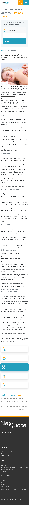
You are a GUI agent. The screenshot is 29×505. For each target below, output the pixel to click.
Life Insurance (4, 443)
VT (10, 409)
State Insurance (4, 478)
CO (17, 398)
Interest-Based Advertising (7, 469)
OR (17, 407)
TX (7, 409)
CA (14, 398)
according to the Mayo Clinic (18, 160)
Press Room (4, 480)
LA (23, 401)
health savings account (22, 321)
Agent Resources (5, 486)
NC (7, 407)
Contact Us (3, 471)
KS (17, 401)
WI (20, 409)
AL (2, 398)
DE (23, 398)
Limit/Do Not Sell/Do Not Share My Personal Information (14, 467)
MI (7, 404)
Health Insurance (5, 439)
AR (11, 398)
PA (20, 407)
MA (5, 404)
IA (14, 401)
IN (12, 401)
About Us (3, 482)
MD (2, 404)
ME (26, 401)
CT (20, 398)
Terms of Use (4, 465)
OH (11, 407)
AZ (8, 398)
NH (26, 404)
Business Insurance (5, 441)
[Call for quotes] (21, 2)
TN (4, 409)
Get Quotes (8, 41)
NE (23, 404)
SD (26, 407)
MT (20, 404)
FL (25, 398)
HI (4, 401)
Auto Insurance (4, 435)
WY (23, 409)
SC (23, 407)
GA (2, 401)
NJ (1, 407)
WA (17, 409)
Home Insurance (5, 437)
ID (7, 401)
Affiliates (3, 484)
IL (9, 401)
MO (17, 404)
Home (2, 50)
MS (14, 404)
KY (20, 401)
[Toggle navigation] (26, 2)
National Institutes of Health (8, 96)
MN (11, 404)
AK (5, 398)
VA (13, 409)
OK (14, 407)
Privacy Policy (4, 463)
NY (4, 407)
